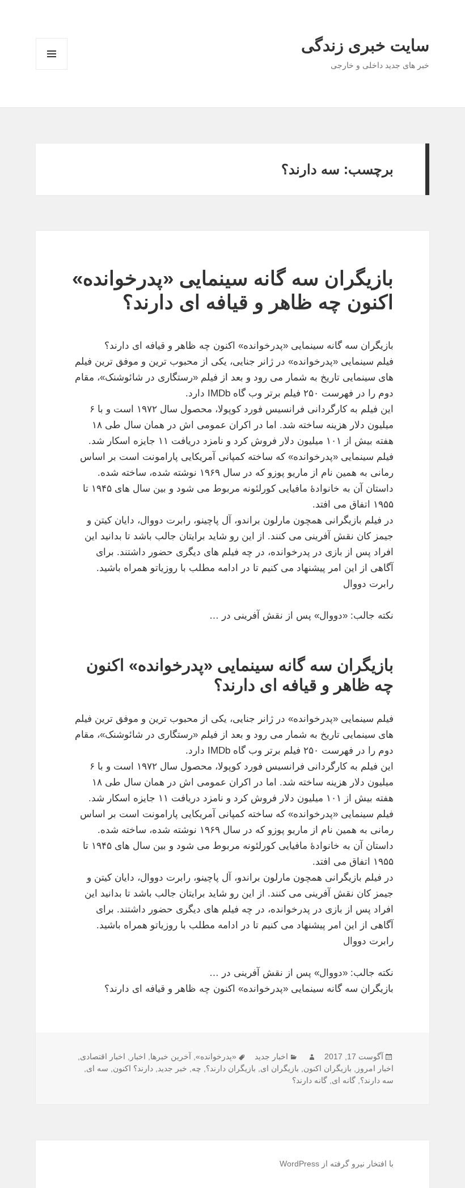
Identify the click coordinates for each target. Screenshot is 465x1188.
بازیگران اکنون (327, 1068)
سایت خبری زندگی (365, 45)
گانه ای (344, 1080)
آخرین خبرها (170, 1056)
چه (196, 1068)
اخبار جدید (271, 1056)
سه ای (97, 1068)
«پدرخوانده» (216, 1056)
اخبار (138, 1056)
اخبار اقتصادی (102, 1056)
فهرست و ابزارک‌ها (51, 69)
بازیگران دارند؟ (231, 1068)
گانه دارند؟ (309, 1080)
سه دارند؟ (377, 1080)
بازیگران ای (279, 1068)
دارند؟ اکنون (133, 1068)
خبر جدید (172, 1068)
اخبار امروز (375, 1068)
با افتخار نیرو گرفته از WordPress (337, 1163)
